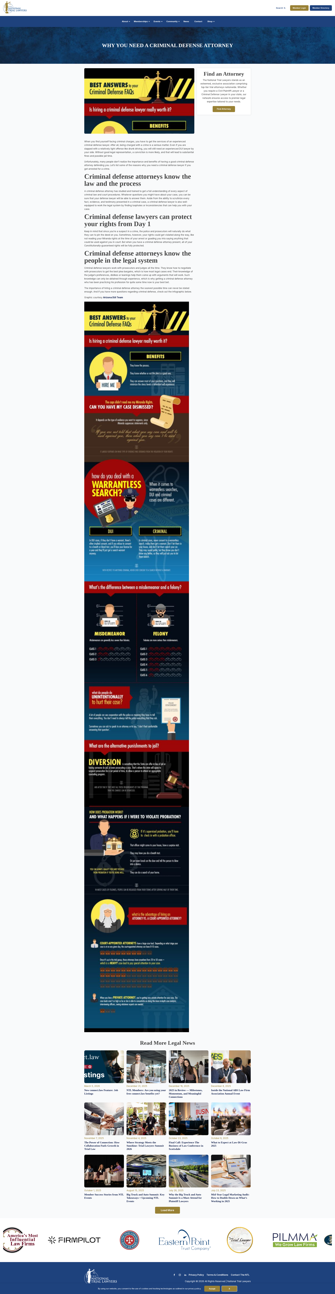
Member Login (299, 8)
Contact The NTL (240, 1275)
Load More (167, 1210)
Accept (212, 1289)
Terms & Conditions (217, 1275)
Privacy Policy (196, 1275)
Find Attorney (224, 109)
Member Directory (320, 8)
